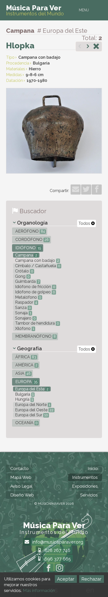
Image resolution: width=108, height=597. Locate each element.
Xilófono (24, 328)
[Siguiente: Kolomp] (88, 47)
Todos (84, 223)
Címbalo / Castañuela (37, 265)
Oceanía (26, 422)
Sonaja (22, 312)
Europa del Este (31, 389)
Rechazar (91, 579)
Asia (22, 373)
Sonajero (25, 318)
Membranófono (35, 336)
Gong (22, 276)
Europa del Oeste (33, 409)
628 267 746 (56, 550)
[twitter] (86, 189)
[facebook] (97, 189)
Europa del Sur (31, 415)
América (25, 365)
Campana (25, 255)
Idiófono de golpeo (34, 292)
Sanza (22, 307)
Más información (39, 590)
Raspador (25, 302)
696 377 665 (57, 558)
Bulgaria (24, 394)
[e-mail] (76, 189)
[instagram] (60, 568)
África (25, 357)
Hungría (23, 399)
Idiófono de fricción (34, 286)
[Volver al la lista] (96, 47)
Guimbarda (26, 281)
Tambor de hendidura (36, 323)
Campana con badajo (36, 260)
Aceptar (65, 579)
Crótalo (23, 271)
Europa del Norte (32, 404)
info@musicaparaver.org (57, 542)
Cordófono (31, 239)
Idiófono (27, 247)
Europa (25, 381)
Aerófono (29, 231)
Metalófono (27, 297)
